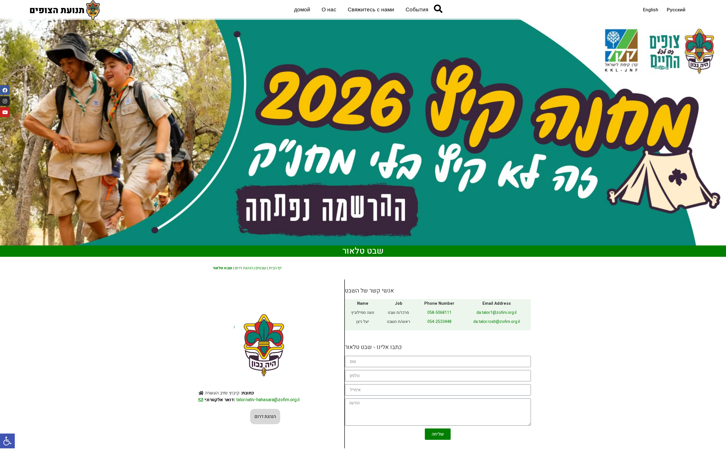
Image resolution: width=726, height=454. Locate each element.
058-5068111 (439, 313)
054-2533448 (439, 322)
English (650, 10)
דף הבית (275, 268)
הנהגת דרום (244, 268)
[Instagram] (5, 101)
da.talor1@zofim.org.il (496, 313)
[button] (7, 441)
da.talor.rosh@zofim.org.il (496, 322)
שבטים (261, 268)
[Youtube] (5, 112)
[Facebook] (5, 90)
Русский (676, 10)
